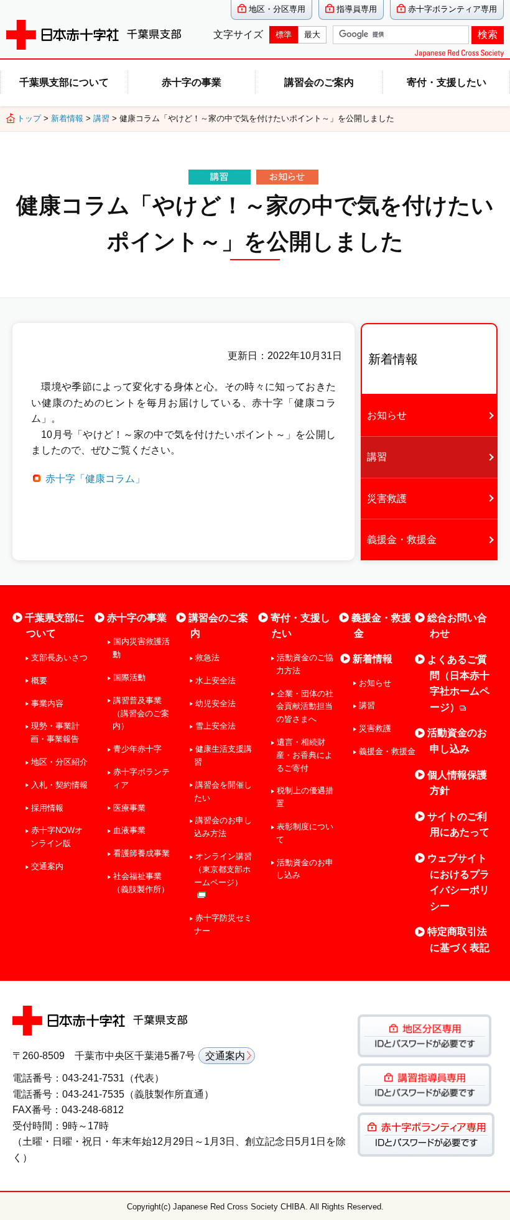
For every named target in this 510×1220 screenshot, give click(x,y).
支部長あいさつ (59, 657)
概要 (39, 680)
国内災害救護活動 (141, 648)
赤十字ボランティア (141, 778)
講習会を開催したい (222, 791)
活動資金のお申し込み (304, 869)
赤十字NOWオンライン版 (56, 837)
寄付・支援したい (446, 82)
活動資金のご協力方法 (304, 664)
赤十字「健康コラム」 (95, 478)
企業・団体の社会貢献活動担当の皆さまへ (304, 706)
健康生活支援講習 (222, 755)
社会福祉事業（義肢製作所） (141, 883)
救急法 (207, 657)
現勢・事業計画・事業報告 (55, 732)
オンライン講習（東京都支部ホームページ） (222, 869)
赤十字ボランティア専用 (452, 9)
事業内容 (47, 703)
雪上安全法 (215, 726)
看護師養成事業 (141, 853)
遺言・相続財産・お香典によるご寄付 (304, 755)
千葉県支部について (64, 82)
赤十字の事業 (191, 82)
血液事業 (129, 830)
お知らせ (387, 415)
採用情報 (47, 808)
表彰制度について (304, 833)
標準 (284, 34)
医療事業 (129, 808)
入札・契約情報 (59, 785)
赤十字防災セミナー (222, 924)
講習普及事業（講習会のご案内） (141, 713)
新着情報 (67, 118)
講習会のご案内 (319, 82)
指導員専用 (356, 9)
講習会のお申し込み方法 (222, 827)
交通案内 (47, 866)
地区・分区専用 (277, 9)
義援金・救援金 (402, 539)
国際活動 (129, 677)
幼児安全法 (215, 703)
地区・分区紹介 (59, 762)
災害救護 (387, 498)
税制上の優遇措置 (304, 797)
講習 (101, 118)
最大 (312, 34)
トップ (29, 118)
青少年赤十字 (137, 748)
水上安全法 (215, 680)
